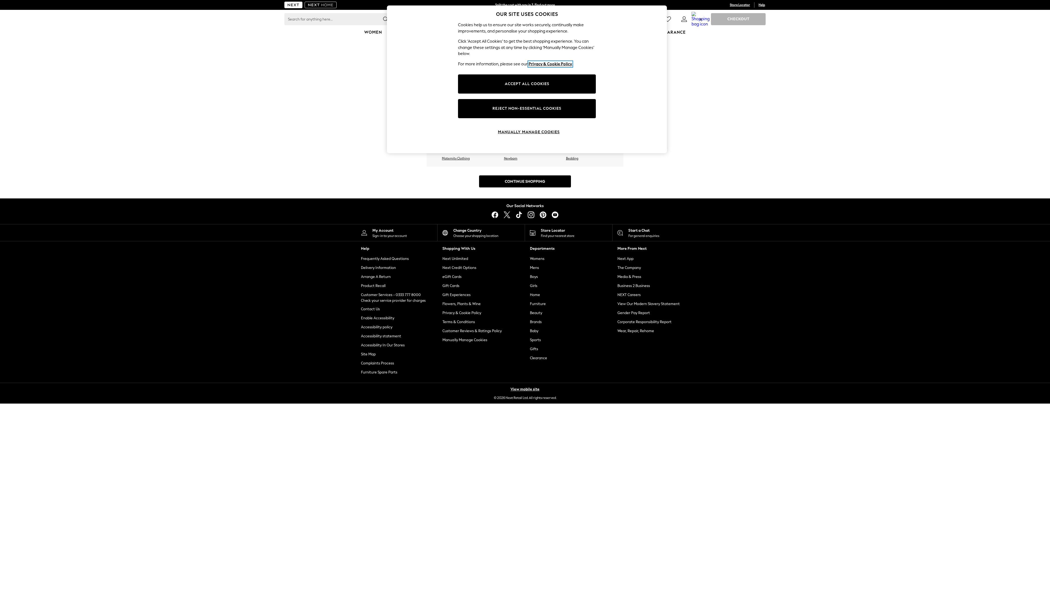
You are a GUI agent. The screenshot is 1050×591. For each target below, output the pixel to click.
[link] (684, 19)
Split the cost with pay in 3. (525, 5)
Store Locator (740, 5)
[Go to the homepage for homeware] (321, 5)
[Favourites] (668, 19)
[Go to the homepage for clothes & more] (293, 5)
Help (762, 5)
